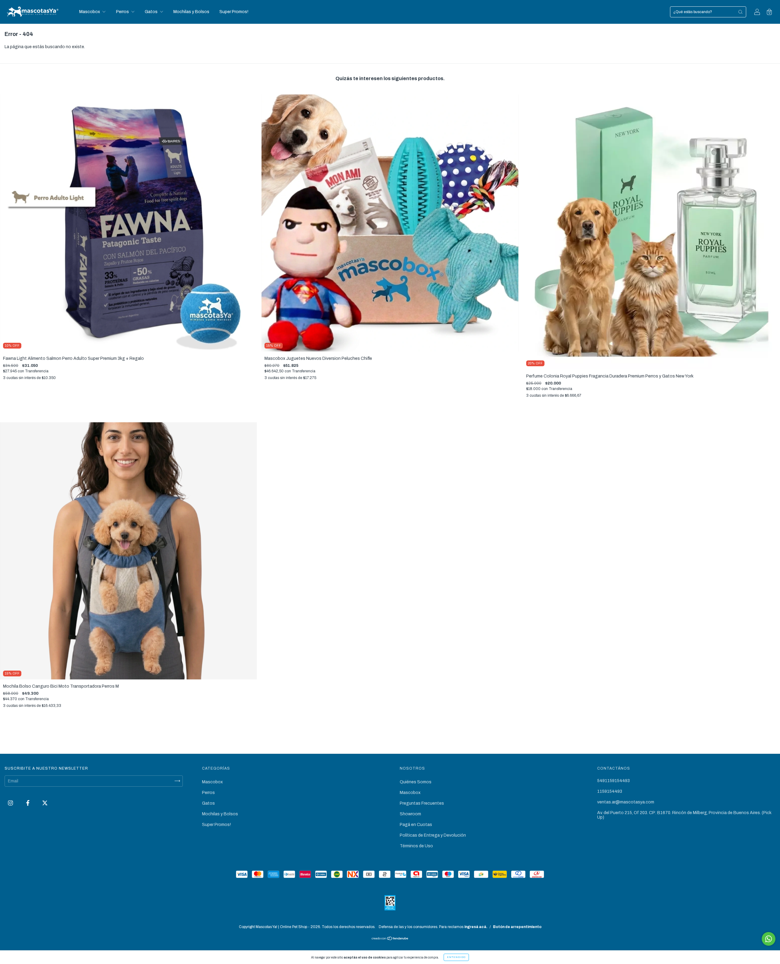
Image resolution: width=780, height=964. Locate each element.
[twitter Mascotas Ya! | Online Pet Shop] (45, 803)
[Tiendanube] (390, 939)
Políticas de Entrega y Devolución (433, 835)
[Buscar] (740, 12)
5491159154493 (613, 780)
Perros (123, 11)
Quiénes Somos (415, 782)
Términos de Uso (416, 846)
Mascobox (90, 11)
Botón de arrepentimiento (517, 927)
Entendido (456, 957)
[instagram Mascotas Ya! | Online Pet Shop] (11, 803)
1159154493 (609, 791)
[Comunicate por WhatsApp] (768, 939)
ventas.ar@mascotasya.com (625, 802)
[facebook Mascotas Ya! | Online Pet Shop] (28, 803)
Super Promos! (233, 11)
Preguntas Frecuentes (422, 803)
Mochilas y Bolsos (191, 11)
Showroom (410, 814)
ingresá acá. (476, 927)
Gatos (151, 11)
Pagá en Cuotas (416, 824)
